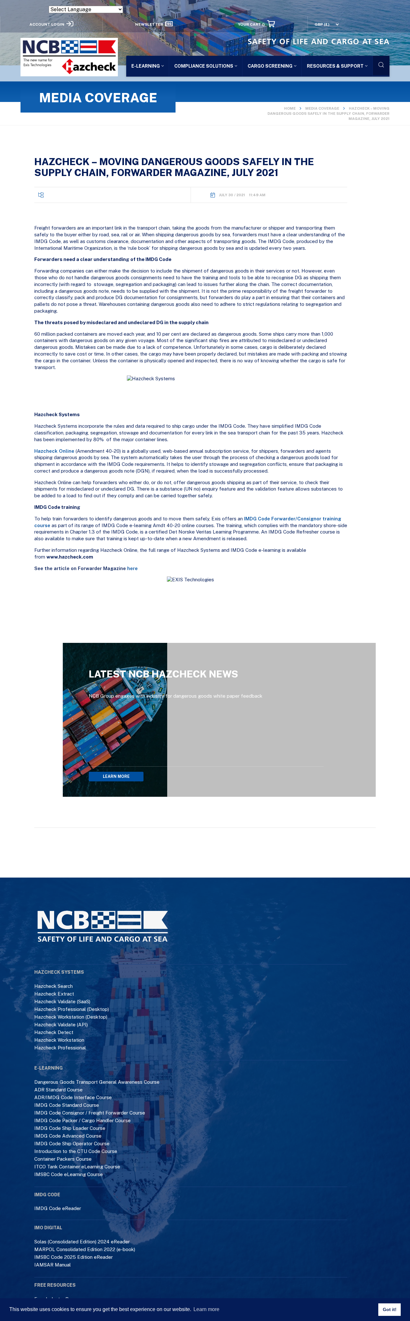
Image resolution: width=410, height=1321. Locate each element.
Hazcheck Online (54, 451)
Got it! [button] (390, 1309)
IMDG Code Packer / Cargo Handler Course (82, 1120)
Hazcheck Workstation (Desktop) (70, 1017)
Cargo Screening (270, 66)
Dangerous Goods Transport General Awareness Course (97, 1082)
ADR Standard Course (58, 1089)
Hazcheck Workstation (59, 1040)
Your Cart (251, 24)
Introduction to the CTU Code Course (75, 1151)
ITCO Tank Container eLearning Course (77, 1166)
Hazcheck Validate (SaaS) (62, 1001)
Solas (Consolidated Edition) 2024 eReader (82, 1241)
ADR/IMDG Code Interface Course (73, 1097)
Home (290, 108)
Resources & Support (335, 66)
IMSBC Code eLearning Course (68, 1174)
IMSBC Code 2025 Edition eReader (73, 1257)
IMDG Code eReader (57, 1208)
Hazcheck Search (53, 986)
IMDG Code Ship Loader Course (69, 1128)
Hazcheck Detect (53, 1032)
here (132, 568)
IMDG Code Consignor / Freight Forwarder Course (89, 1112)
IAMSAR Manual (52, 1264)
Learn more (116, 776)
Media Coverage (322, 108)
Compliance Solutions (203, 66)
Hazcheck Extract (54, 994)
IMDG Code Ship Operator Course (72, 1143)
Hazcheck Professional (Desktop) (71, 1009)
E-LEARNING (145, 66)
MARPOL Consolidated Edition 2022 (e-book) (84, 1249)
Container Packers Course (63, 1159)
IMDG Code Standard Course (66, 1105)
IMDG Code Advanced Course (68, 1136)
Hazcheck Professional (60, 1047)
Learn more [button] (206, 1309)
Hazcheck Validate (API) (61, 1024)
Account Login (46, 24)
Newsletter (149, 24)
